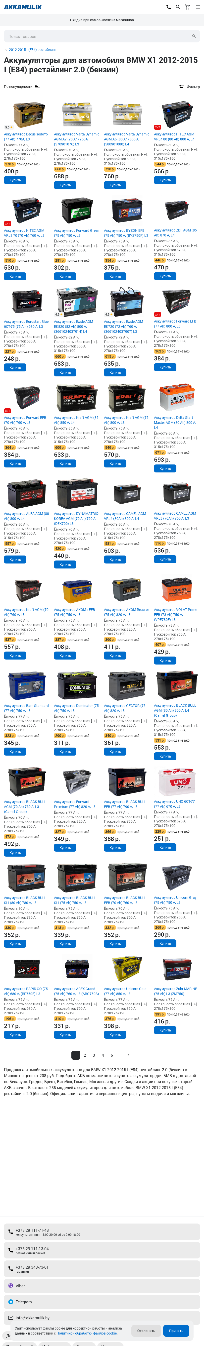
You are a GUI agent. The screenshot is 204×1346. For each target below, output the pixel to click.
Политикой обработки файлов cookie (86, 1333)
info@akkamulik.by (33, 1317)
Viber (20, 1285)
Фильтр (193, 86)
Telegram (24, 1301)
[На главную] (23, 7)
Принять (176, 1330)
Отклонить (146, 1330)
